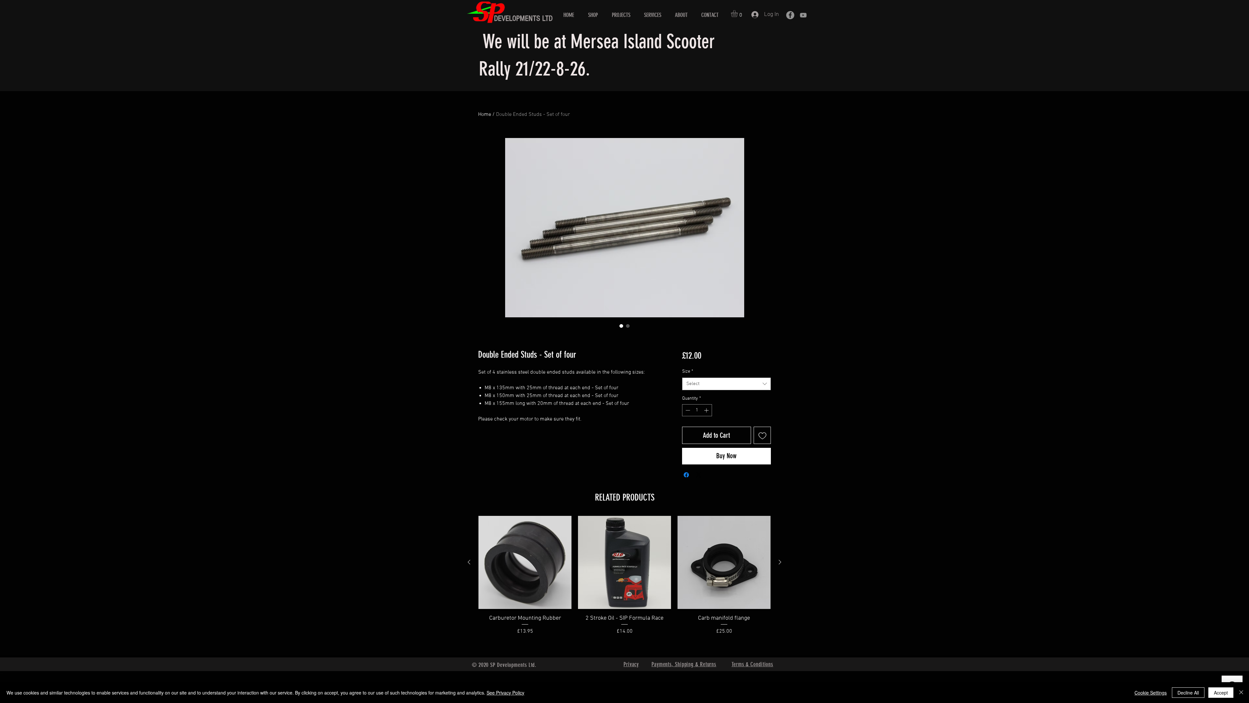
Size (687, 371)
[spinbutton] (697, 410)
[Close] (1241, 692)
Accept (1221, 692)
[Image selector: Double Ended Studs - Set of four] (621, 326)
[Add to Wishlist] (762, 435)
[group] (624, 584)
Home (484, 114)
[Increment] (707, 410)
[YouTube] (803, 15)
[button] (738, 13)
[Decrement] (687, 410)
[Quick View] (524, 562)
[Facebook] (790, 15)
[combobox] (726, 384)
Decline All (1188, 692)
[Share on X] (699, 475)
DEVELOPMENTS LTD (523, 18)
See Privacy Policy (505, 692)
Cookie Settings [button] (1151, 692)
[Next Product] (780, 562)
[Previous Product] (469, 562)
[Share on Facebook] (686, 475)
